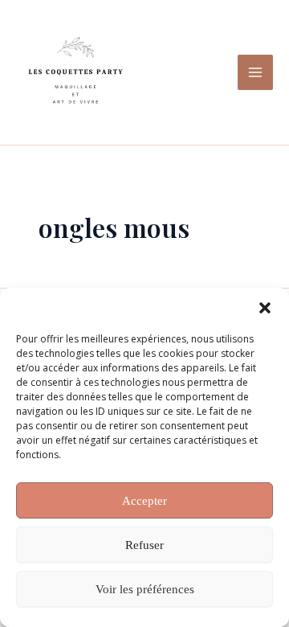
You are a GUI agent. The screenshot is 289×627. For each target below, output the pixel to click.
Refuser (144, 545)
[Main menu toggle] (255, 72)
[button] (265, 308)
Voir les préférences (145, 589)
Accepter (144, 500)
